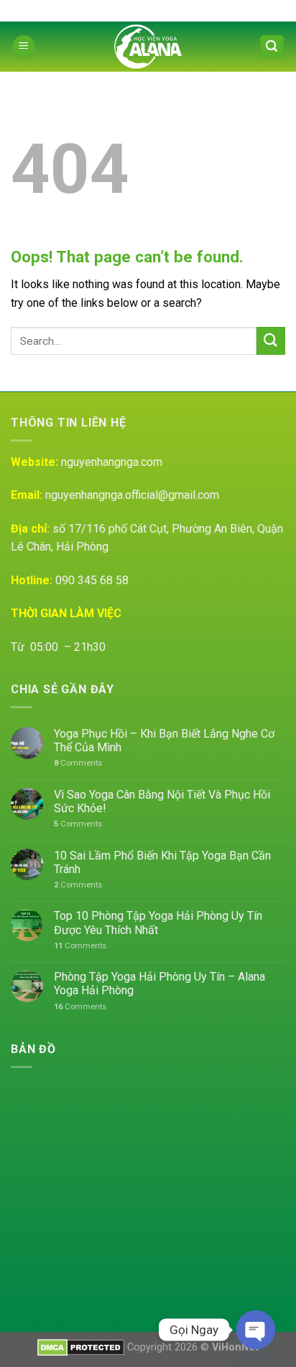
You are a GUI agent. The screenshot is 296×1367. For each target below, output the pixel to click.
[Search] (272, 47)
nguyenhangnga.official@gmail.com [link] (132, 495)
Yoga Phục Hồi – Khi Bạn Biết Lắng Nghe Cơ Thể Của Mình (164, 740)
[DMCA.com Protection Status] (80, 1347)
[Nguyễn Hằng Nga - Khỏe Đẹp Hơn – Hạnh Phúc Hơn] (148, 47)
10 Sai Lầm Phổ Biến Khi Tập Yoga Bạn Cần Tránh (162, 862)
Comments (78, 763)
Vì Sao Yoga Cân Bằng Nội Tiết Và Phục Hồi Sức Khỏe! (162, 801)
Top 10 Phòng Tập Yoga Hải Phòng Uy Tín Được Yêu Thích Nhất (158, 922)
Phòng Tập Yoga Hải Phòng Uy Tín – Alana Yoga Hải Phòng (159, 983)
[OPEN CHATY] (255, 1329)
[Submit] (270, 341)
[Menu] (23, 47)
